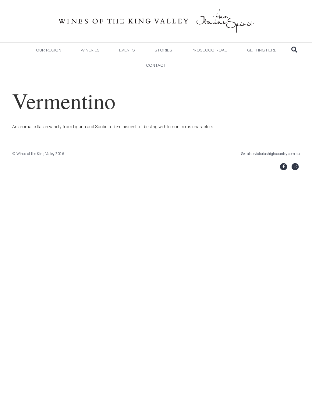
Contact (156, 65)
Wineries (90, 50)
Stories (163, 50)
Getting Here (261, 50)
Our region (48, 50)
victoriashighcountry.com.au (277, 154)
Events (127, 50)
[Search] (294, 49)
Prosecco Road (210, 50)
